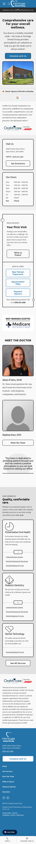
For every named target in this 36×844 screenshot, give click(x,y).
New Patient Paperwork (18, 273)
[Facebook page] (3, 797)
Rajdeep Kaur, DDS (11, 434)
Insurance (6, 792)
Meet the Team (18, 442)
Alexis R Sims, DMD (12, 379)
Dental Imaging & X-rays (15, 566)
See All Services (18, 663)
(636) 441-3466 (17, 157)
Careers (12, 815)
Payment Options (18, 292)
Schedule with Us (18, 56)
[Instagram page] (7, 797)
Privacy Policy (6, 813)
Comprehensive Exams (14, 557)
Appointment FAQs (18, 282)
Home (4, 766)
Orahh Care (20, 815)
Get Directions (18, 163)
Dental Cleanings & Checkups (17, 561)
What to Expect (18, 253)
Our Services (7, 771)
